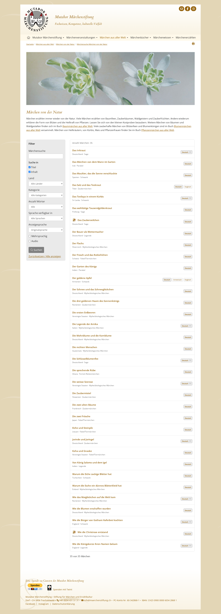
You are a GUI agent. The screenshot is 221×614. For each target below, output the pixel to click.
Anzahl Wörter (37, 201)
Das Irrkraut (79, 150)
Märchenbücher (139, 37)
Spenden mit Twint (62, 589)
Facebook (30, 603)
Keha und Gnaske (82, 450)
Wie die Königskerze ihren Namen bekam (94, 543)
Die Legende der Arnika (85, 324)
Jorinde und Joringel (83, 439)
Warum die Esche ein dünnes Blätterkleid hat (97, 485)
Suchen (38, 250)
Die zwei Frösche (81, 416)
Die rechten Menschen (84, 347)
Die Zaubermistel (81, 393)
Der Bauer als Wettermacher (87, 231)
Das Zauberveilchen (88, 220)
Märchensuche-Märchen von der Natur (92, 44)
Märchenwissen (162, 37)
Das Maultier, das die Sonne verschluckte (94, 173)
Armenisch (177, 280)
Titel (33, 167)
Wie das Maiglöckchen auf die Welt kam (93, 497)
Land (31, 178)
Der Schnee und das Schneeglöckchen (93, 289)
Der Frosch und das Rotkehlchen (90, 254)
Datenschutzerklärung (63, 603)
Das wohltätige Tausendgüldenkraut (92, 208)
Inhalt (34, 172)
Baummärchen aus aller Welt (77, 126)
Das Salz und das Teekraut (86, 184)
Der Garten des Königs (84, 266)
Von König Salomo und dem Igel (89, 462)
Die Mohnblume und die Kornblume (92, 335)
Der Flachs (78, 243)
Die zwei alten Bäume (84, 404)
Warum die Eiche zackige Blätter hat (92, 474)
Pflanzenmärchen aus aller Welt (157, 130)
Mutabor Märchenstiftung (47, 37)
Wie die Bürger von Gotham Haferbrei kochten (97, 520)
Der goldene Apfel (82, 277)
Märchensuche (37, 151)
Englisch (188, 187)
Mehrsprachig (39, 236)
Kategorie (34, 190)
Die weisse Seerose (82, 381)
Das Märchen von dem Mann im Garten (93, 161)
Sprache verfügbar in (40, 213)
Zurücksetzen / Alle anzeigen (45, 256)
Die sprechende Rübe (84, 370)
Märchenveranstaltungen (80, 37)
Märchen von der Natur (65, 44)
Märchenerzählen (186, 37)
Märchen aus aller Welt (113, 37)
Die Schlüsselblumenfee (85, 358)
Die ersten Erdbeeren (83, 312)
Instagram (43, 603)
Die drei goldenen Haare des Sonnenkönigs (95, 300)
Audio (34, 241)
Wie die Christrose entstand (93, 532)
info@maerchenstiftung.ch (97, 600)
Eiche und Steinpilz (82, 427)
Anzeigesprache (38, 224)
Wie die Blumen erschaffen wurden (91, 508)
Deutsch (185, 152)
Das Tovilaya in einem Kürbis (88, 196)
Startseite (28, 38)
